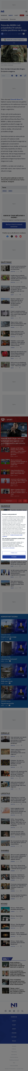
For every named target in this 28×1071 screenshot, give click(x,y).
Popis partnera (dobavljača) (8, 547)
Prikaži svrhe (14, 552)
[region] (14, 535)
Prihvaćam (14, 556)
